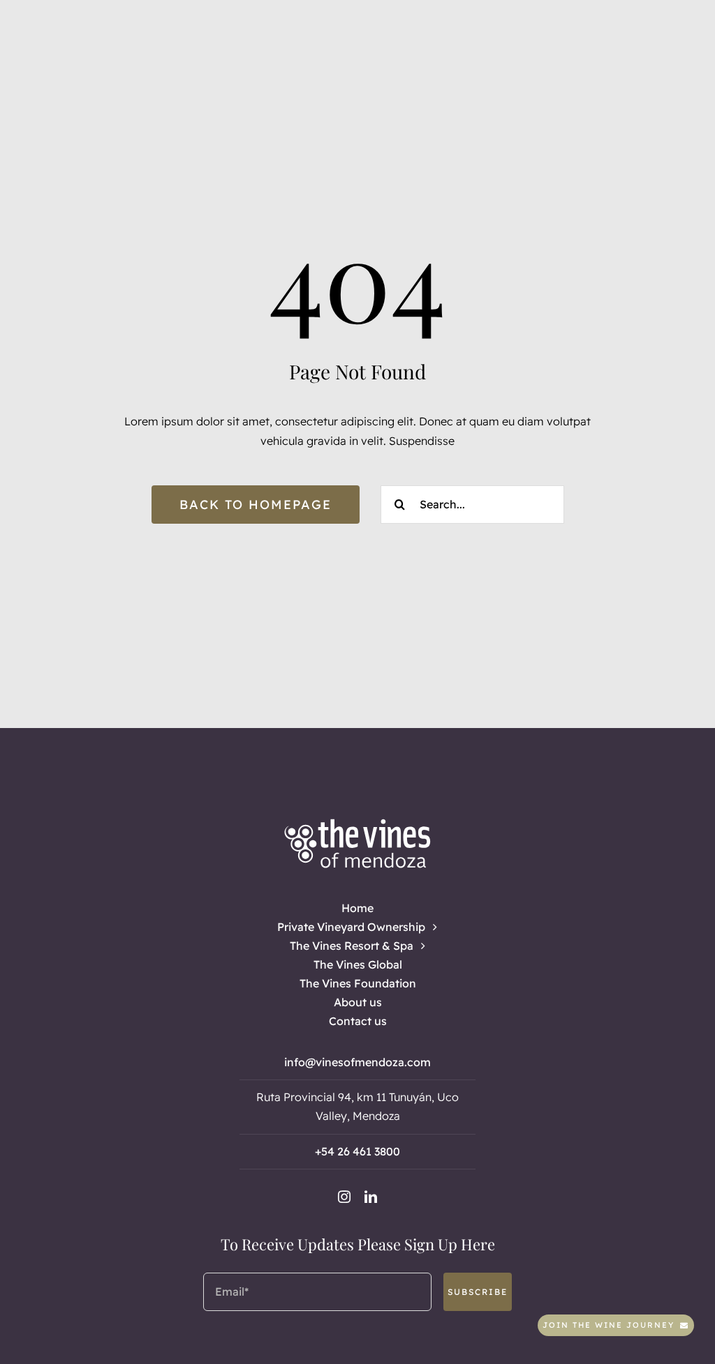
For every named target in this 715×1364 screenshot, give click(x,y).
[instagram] (344, 1196)
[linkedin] (370, 1196)
